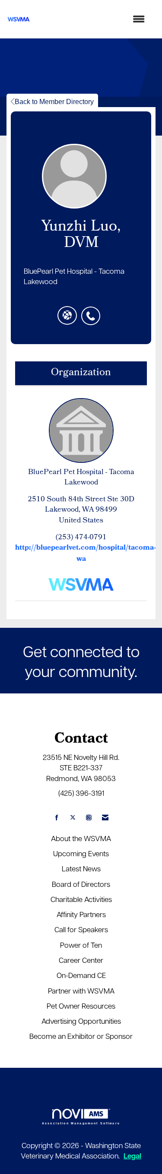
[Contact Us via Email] (105, 817)
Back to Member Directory (54, 101)
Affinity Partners (81, 914)
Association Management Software (81, 1123)
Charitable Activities (81, 899)
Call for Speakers (81, 929)
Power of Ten (81, 944)
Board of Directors (81, 884)
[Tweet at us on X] (73, 817)
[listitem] (93, 311)
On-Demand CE (81, 975)
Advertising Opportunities (81, 1020)
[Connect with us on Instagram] (89, 817)
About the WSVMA (81, 838)
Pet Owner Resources (81, 1005)
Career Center (81, 960)
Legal (132, 1156)
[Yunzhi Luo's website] (67, 315)
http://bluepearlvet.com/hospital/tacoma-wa (85, 553)
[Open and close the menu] (92, 19)
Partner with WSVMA (81, 990)
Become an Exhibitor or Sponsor (81, 1036)
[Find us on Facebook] (57, 817)
